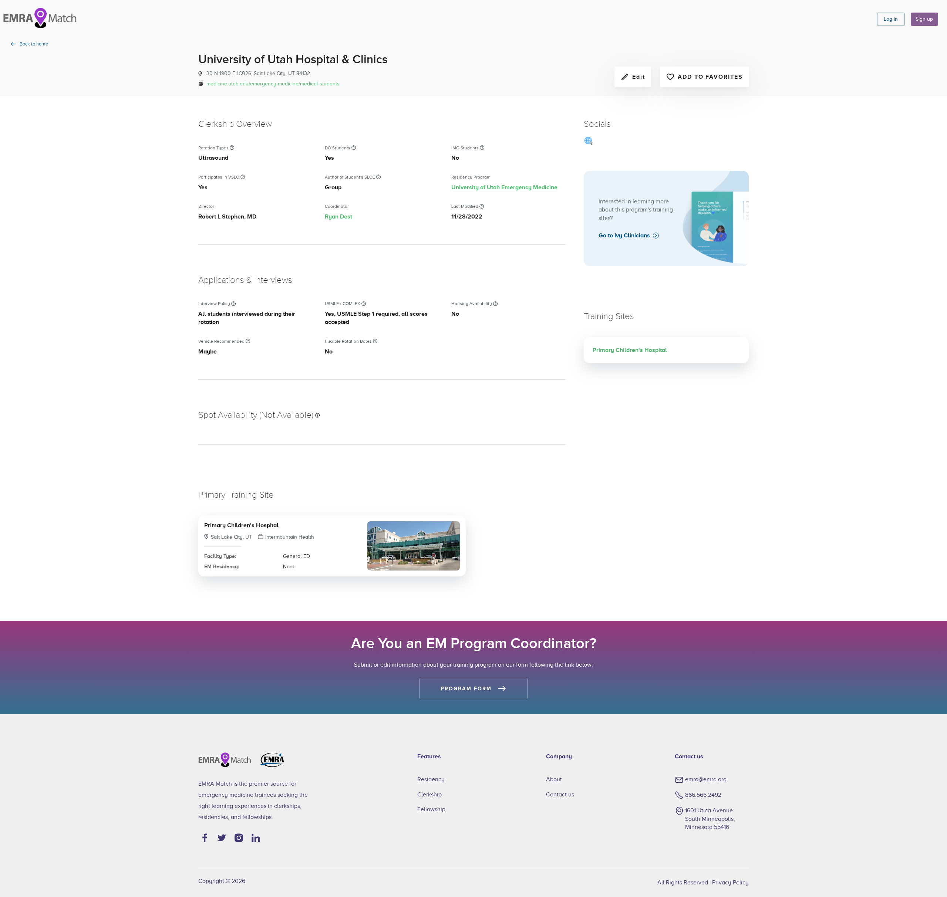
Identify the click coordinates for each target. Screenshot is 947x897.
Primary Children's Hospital (241, 525)
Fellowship (431, 809)
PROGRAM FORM (466, 688)
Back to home (34, 44)
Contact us (560, 794)
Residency (431, 779)
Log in (891, 19)
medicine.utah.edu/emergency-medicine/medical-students (273, 84)
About (554, 779)
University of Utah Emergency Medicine (504, 187)
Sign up (924, 19)
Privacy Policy (730, 882)
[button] (332, 545)
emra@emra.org (706, 779)
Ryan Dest (338, 216)
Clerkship (429, 794)
